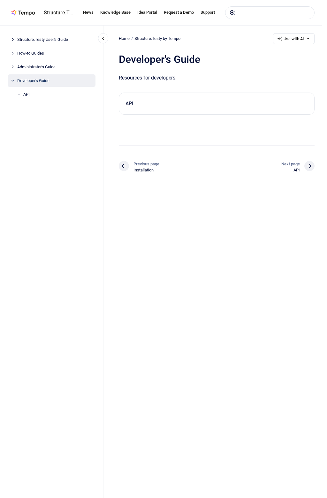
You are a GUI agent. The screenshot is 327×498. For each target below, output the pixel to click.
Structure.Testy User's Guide (42, 39)
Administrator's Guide (36, 66)
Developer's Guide (33, 80)
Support (208, 12)
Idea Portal (147, 12)
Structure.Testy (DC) (59, 13)
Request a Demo (179, 12)
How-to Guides (30, 53)
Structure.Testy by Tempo (157, 38)
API (26, 94)
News (88, 12)
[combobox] (269, 13)
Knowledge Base (115, 12)
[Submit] (232, 13)
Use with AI (294, 38)
